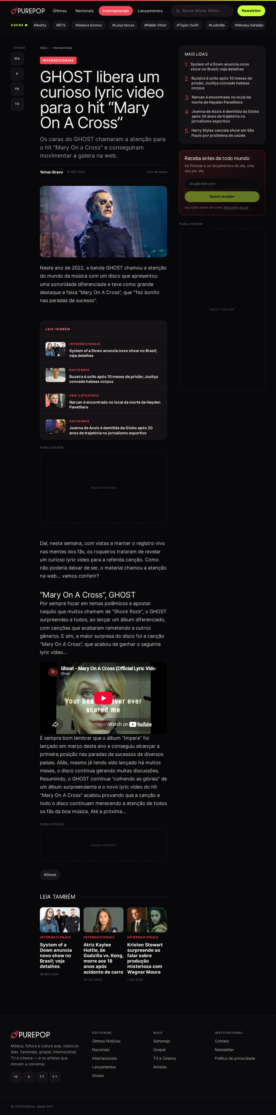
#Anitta (35, 25)
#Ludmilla (211, 25)
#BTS (55, 25)
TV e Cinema (164, 1058)
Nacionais (84, 10)
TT (42, 1077)
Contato (222, 1041)
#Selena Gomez (83, 25)
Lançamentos (150, 10)
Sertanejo (161, 1041)
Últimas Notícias (106, 1041)
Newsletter (251, 10)
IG (16, 1077)
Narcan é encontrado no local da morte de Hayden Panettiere (221, 99)
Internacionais (115, 10)
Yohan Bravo (51, 172)
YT (54, 1077)
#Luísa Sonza (118, 25)
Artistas (160, 1067)
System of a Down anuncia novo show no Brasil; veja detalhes (220, 66)
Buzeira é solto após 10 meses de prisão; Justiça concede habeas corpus (221, 83)
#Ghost (50, 874)
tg (17, 104)
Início (43, 48)
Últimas (60, 10)
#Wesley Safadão (244, 25)
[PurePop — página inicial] (28, 10)
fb (17, 89)
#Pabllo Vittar (150, 25)
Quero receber (222, 196)
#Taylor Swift (182, 25)
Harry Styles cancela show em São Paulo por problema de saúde (222, 132)
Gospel (159, 1049)
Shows (98, 1075)
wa (17, 58)
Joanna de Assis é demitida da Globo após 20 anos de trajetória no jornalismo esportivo (225, 116)
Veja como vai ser (236, 207)
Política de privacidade (235, 1058)
